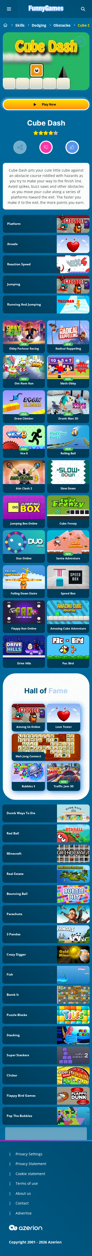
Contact (22, 1203)
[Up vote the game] (72, 147)
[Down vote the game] (46, 147)
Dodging (39, 25)
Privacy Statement (31, 1163)
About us (23, 1193)
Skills (20, 25)
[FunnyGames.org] (5, 25)
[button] (83, 9)
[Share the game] (20, 147)
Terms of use (27, 1183)
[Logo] (46, 9)
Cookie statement (30, 1173)
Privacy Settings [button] (29, 1154)
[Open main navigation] (9, 9)
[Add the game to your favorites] (80, 41)
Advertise (24, 1213)
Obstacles (62, 25)
